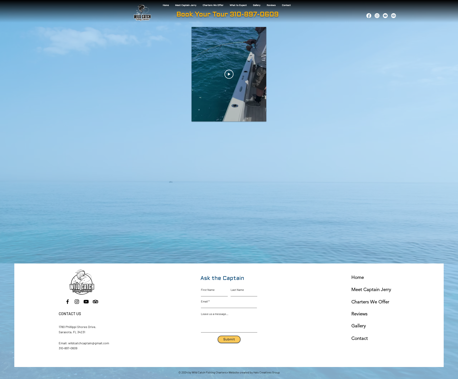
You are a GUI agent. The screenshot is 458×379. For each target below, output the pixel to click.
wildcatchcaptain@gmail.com (88, 343)
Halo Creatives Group (266, 372)
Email (204, 301)
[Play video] (229, 74)
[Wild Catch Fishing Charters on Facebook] (368, 15)
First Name (208, 289)
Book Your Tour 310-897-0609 (227, 14)
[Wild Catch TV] (385, 15)
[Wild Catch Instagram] (377, 15)
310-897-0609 (68, 348)
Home (357, 277)
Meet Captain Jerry (371, 289)
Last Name (237, 289)
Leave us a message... (214, 313)
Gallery (358, 326)
